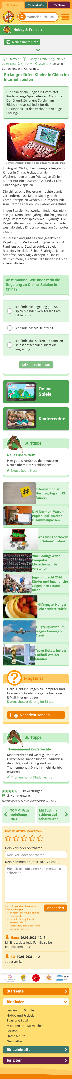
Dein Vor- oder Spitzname (23, 848)
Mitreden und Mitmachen (25, 1026)
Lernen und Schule (20, 1010)
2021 (42, 64)
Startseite (15, 59)
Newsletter (14, 1041)
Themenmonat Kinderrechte (31, 777)
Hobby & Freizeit (39, 59)
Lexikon (12, 1031)
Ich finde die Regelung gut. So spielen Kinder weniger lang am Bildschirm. (38, 311)
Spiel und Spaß (17, 1020)
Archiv (28, 64)
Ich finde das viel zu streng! (34, 328)
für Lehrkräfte (36, 5)
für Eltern (59, 5)
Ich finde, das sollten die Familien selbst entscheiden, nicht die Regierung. (39, 345)
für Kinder (13, 5)
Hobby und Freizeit (20, 1015)
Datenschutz (16, 1036)
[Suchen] (22, 16)
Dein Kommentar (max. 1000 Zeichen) (32, 862)
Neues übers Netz (24, 470)
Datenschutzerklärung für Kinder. (31, 701)
